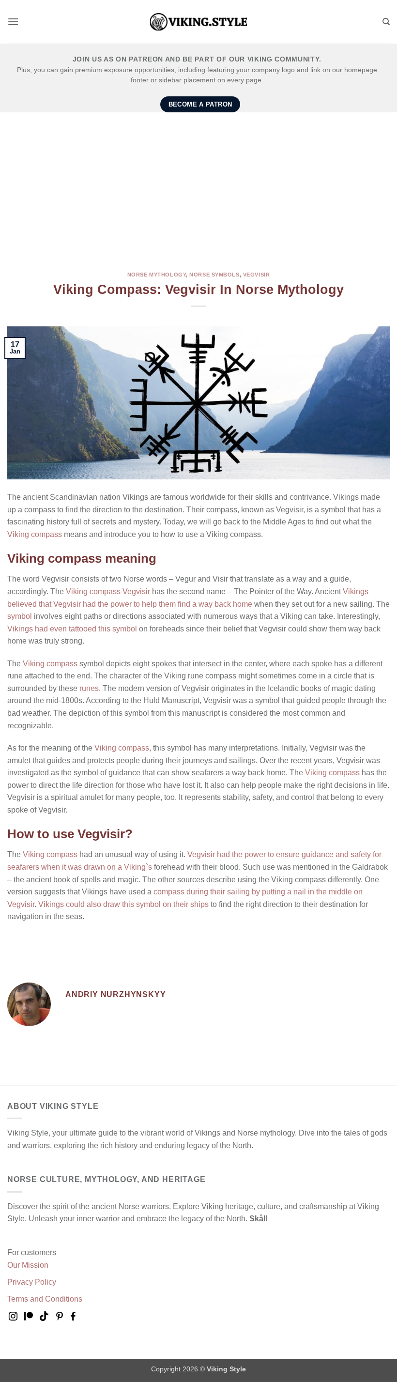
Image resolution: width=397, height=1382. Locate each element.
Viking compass (34, 534)
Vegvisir (256, 274)
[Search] (386, 22)
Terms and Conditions (44, 1299)
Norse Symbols (214, 274)
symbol (19, 616)
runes (89, 688)
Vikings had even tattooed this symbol (72, 629)
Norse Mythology (156, 274)
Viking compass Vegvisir (108, 591)
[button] (13, 21)
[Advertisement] (198, 185)
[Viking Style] (198, 22)
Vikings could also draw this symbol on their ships (123, 904)
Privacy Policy (31, 1282)
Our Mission (27, 1265)
